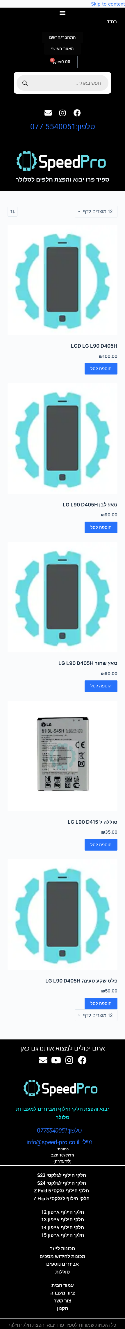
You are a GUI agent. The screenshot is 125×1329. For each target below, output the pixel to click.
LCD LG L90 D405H (94, 346)
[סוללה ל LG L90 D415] (62, 756)
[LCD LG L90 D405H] (62, 280)
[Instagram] (62, 112)
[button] (62, 12)
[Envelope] (48, 112)
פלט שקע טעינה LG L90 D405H (81, 981)
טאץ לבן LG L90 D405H (90, 505)
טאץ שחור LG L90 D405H (87, 663)
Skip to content (108, 4)
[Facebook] (77, 112)
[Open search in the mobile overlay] (63, 83)
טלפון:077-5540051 (62, 126)
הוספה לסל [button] (101, 368)
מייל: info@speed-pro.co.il (59, 1142)
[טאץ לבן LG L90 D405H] (62, 438)
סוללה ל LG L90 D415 (92, 822)
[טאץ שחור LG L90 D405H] (62, 597)
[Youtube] (56, 1060)
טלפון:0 (59, 1130)
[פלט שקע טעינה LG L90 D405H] (62, 914)
